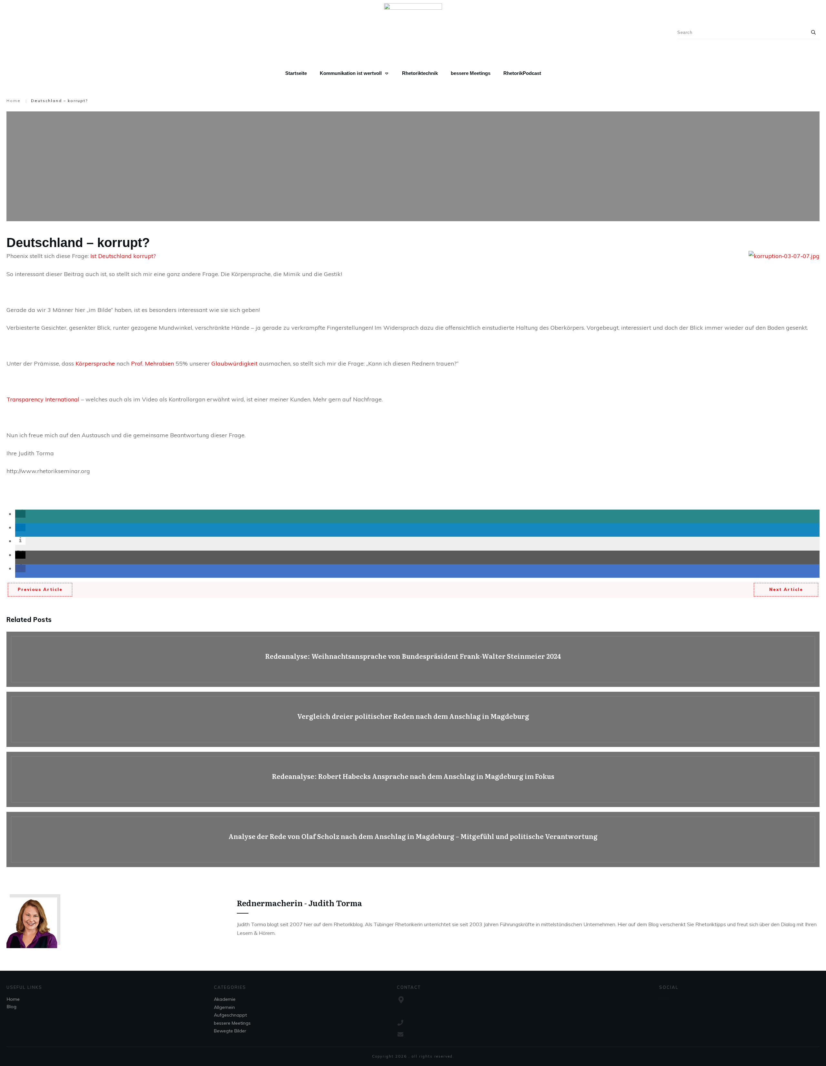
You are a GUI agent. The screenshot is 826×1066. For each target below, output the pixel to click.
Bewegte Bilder (230, 1031)
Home (13, 999)
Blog (11, 1006)
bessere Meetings (232, 1023)
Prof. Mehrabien (152, 363)
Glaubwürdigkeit (235, 363)
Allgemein (224, 1007)
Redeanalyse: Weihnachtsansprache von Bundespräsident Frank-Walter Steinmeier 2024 (413, 659)
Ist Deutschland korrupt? (123, 256)
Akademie (225, 999)
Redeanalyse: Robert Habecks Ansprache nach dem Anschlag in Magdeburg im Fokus (413, 779)
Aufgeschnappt (230, 1015)
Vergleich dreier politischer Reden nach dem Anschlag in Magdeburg (413, 719)
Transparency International (42, 399)
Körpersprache (96, 363)
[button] (20, 514)
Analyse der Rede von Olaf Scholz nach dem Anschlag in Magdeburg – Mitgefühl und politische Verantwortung (413, 839)
